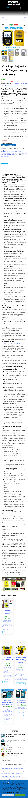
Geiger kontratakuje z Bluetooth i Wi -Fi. (10, 779)
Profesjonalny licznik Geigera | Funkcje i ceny (11, 153)
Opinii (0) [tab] (4, 168)
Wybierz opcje (7, 632)
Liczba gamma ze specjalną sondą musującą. (11, 776)
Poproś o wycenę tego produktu (8, 145)
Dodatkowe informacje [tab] (9, 165)
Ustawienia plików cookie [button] (8, 794)
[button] (25, 25)
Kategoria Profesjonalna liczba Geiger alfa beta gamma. (7, 621)
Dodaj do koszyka (7, 722)
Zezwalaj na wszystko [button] (19, 794)
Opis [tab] (4, 162)
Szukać (24, 760)
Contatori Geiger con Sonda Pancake (14, 150)
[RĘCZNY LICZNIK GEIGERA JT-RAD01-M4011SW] (25, 19)
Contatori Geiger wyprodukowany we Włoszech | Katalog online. (7, 628)
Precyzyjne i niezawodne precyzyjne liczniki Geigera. (7, 718)
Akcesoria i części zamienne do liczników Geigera (12, 768)
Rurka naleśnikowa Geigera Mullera (12, 343)
